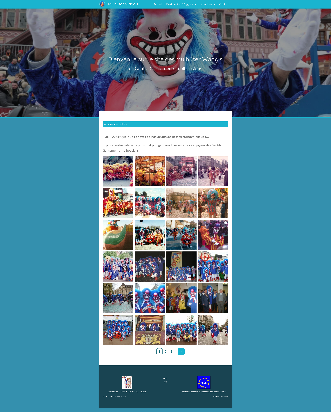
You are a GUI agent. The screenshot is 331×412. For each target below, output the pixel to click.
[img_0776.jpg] (118, 203)
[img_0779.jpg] (213, 203)
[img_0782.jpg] (181, 235)
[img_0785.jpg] (181, 266)
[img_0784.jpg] (213, 235)
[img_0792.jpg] (150, 330)
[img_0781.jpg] (150, 235)
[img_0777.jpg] (150, 203)
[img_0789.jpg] (181, 298)
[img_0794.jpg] (181, 330)
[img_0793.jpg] (150, 266)
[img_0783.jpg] (118, 266)
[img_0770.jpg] (118, 171)
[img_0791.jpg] (118, 330)
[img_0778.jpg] (181, 203)
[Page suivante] (181, 351)
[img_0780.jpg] (118, 235)
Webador (225, 396)
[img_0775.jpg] (213, 171)
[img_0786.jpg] (213, 266)
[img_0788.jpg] (150, 298)
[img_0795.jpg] (213, 330)
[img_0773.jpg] (181, 171)
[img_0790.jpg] (213, 298)
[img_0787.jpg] (118, 298)
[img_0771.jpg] (150, 171)
